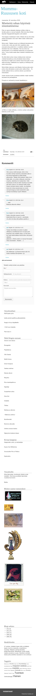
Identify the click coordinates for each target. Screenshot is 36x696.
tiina (7, 169)
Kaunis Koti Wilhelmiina (10, 447)
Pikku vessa (23, 670)
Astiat (15, 663)
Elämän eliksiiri (8, 373)
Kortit (28, 666)
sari (7, 227)
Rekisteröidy (25, 2)
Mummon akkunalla (9, 424)
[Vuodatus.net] (8, 691)
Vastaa (7, 195)
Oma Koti (6, 396)
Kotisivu (17, 280)
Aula (17, 663)
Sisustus (28, 670)
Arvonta (12, 663)
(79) (8, 636)
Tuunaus (19, 672)
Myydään (12, 670)
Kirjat (11, 666)
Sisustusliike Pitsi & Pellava (11, 451)
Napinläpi (6, 387)
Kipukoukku (7, 456)
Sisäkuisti (6, 673)
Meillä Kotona (7, 359)
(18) (8, 634)
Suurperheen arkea (9, 391)
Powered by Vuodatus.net (27, 694)
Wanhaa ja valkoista (9, 410)
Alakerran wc (6, 663)
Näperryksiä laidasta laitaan (11, 433)
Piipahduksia (7, 350)
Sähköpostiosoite (12, 274)
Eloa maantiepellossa (10, 382)
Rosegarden (7, 345)
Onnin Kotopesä (8, 363)
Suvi (7, 213)
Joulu (27, 663)
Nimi (5, 268)
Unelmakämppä (8, 676)
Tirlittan (6, 405)
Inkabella (6, 400)
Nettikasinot (12, 2)
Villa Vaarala (7, 354)
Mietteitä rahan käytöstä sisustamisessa (16, 24)
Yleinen (12, 154)
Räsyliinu (6, 377)
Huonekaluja (22, 663)
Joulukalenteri (7, 666)
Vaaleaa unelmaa (8, 368)
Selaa (19, 2)
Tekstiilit (10, 673)
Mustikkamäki (8, 419)
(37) (8, 631)
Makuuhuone (25, 668)
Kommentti (6, 285)
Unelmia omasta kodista (10, 428)
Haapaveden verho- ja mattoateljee (13, 442)
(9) (8, 629)
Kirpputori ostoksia (19, 666)
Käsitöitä (15, 668)
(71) (8, 632)
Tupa (13, 673)
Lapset (20, 668)
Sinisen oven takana (9, 340)
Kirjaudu (32, 2)
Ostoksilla (17, 670)
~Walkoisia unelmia (9, 414)
